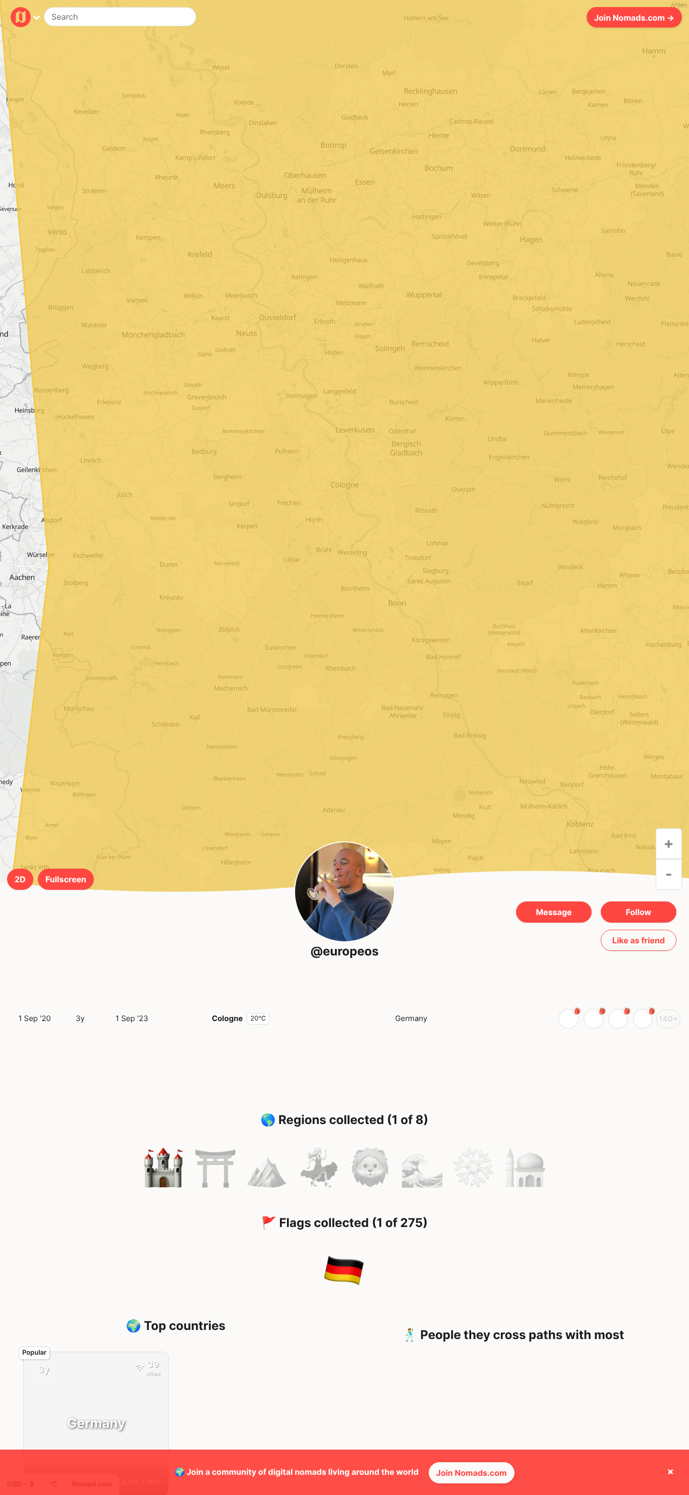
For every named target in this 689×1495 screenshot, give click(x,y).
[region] (344, 493)
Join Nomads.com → (634, 17)
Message (553, 912)
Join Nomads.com (471, 1473)
